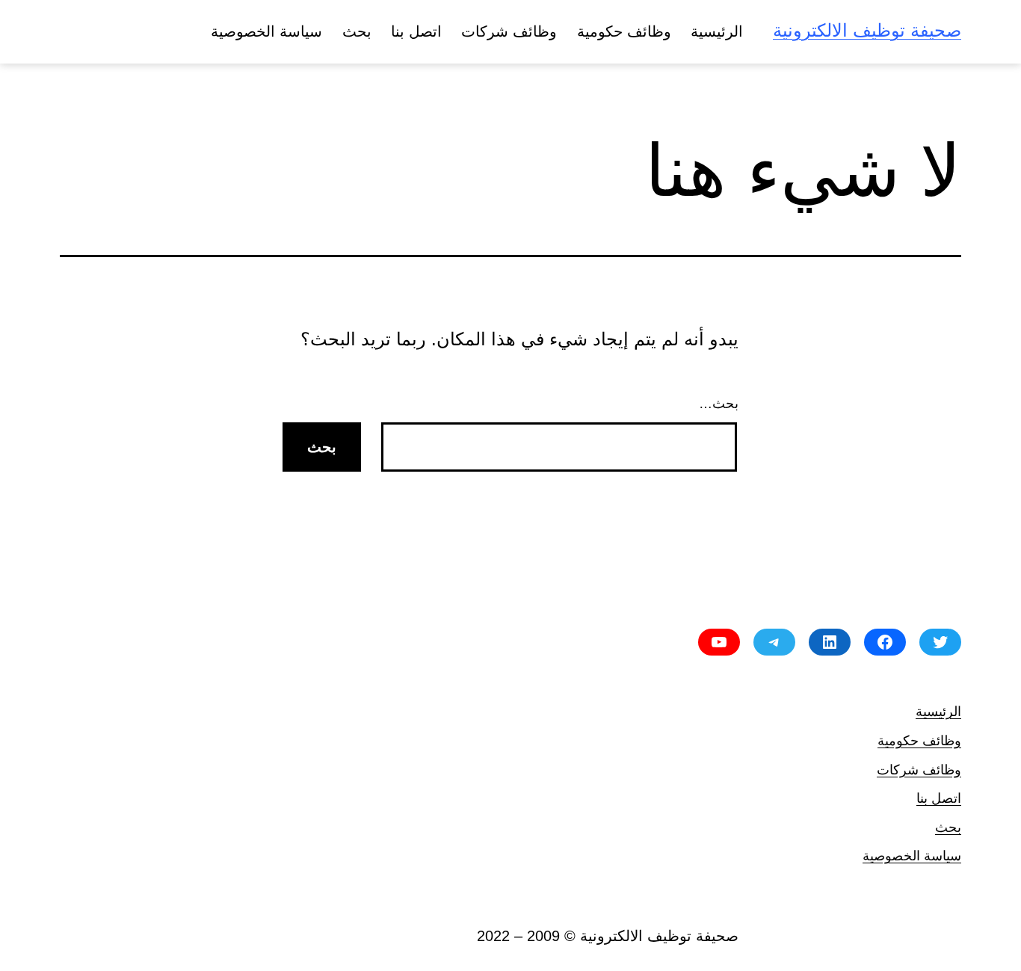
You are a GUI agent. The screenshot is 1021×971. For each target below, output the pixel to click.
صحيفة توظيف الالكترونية (867, 30)
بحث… (718, 403)
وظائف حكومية (624, 31)
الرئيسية (717, 31)
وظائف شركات (509, 31)
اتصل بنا (416, 31)
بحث (356, 31)
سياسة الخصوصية (266, 31)
